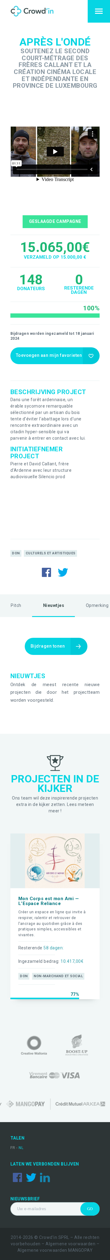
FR (13, 1148)
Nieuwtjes (53, 605)
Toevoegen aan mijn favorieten (49, 355)
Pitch (16, 605)
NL (21, 1148)
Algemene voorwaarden (70, 1243)
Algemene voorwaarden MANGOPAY (55, 1250)
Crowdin (38, 11)
